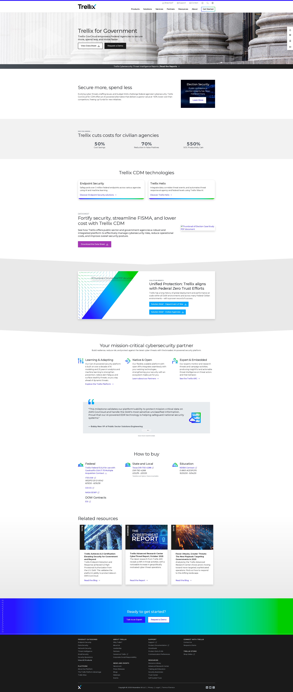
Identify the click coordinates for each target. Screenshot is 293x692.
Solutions (147, 9)
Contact (195, 3)
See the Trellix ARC (188, 378)
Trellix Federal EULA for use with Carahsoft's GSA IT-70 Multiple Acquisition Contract (100, 470)
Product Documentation (157, 645)
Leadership (117, 648)
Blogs (115, 672)
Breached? (168, 3)
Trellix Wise (82, 675)
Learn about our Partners (144, 378)
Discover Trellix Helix (159, 195)
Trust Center (153, 675)
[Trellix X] (213, 687)
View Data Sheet (88, 46)
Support (182, 3)
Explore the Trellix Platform (98, 384)
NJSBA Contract (187, 468)
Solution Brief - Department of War (167, 304)
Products (135, 9)
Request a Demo (115, 46)
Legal (158, 687)
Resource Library (154, 663)
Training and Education (156, 669)
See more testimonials (146, 436)
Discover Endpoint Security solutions (97, 195)
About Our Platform (85, 669)
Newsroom (117, 666)
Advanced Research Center (158, 666)
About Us (116, 645)
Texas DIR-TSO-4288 (141, 468)
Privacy (150, 687)
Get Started (208, 9)
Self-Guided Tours (155, 678)
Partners (171, 9)
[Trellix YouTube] (210, 687)
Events (115, 678)
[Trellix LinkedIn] (207, 687)
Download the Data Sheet (93, 244)
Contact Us (188, 642)
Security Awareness (155, 672)
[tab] (148, 430)
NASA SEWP (91, 492)
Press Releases (119, 669)
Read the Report (137, 580)
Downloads (152, 648)
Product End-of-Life (155, 651)
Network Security (84, 648)
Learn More (198, 100)
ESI (86, 501)
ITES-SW (89, 478)
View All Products (85, 660)
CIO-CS (88, 488)
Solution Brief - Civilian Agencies (165, 312)
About (195, 9)
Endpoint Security (84, 642)
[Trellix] (80, 687)
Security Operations (85, 657)
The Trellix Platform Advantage (89, 672)
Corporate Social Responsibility (124, 657)
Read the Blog (90, 580)
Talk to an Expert (134, 620)
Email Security (83, 654)
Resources (183, 9)
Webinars (116, 675)
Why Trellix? (117, 642)
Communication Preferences (159, 654)
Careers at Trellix (119, 654)
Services (159, 9)
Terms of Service (168, 687)
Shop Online (188, 654)
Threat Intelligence (85, 651)
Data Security (83, 645)
